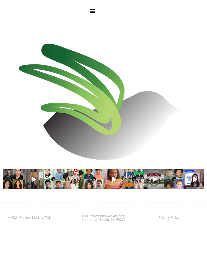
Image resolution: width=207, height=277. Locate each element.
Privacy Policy (168, 218)
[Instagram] (20, 186)
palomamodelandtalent (12, 173)
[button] (92, 10)
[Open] (13, 179)
